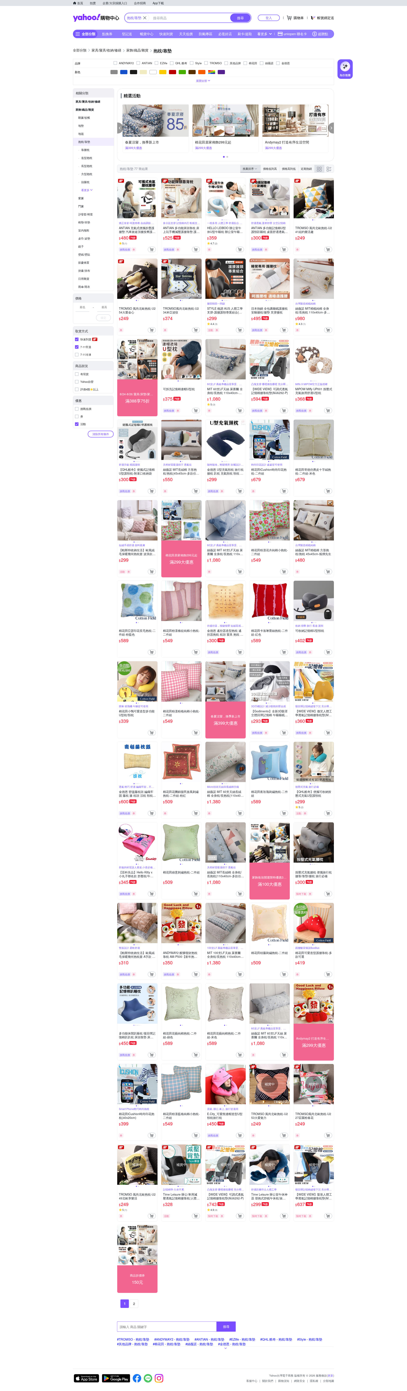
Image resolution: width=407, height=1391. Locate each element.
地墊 (81, 126)
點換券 (107, 33)
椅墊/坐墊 (84, 222)
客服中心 (251, 1381)
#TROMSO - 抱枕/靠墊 (133, 1339)
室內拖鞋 (83, 230)
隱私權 (314, 1381)
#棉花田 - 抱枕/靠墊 (166, 1344)
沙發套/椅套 (85, 214)
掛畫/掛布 (84, 271)
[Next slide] (155, 198)
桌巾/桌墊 (84, 238)
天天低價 (186, 33)
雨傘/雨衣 (84, 287)
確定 (103, 318)
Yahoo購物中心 (96, 18)
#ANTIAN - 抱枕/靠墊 (209, 1339)
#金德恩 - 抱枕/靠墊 (232, 1344)
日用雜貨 (83, 279)
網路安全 (299, 1381)
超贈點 (323, 33)
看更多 (262, 33)
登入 (269, 17)
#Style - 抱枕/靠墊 (309, 1339)
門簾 (81, 206)
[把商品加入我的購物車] (152, 249)
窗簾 (81, 198)
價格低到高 (270, 169)
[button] (120, 128)
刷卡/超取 (245, 33)
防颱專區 (205, 33)
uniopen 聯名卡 (295, 33)
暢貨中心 (146, 33)
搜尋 (226, 1326)
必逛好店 (225, 33)
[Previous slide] (120, 198)
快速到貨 (166, 33)
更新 (330, 1375)
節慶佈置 (83, 262)
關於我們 (267, 1381)
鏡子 (81, 246)
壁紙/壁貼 (84, 254)
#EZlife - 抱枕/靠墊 (242, 1339)
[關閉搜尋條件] (144, 17)
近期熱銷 (306, 169)
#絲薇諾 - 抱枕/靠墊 (199, 1344)
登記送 (127, 33)
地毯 (81, 134)
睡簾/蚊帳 (84, 118)
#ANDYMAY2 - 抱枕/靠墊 (172, 1339)
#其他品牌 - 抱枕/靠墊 (132, 1344)
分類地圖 (328, 1381)
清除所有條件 (100, 434)
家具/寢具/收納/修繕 (88, 101)
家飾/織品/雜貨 (85, 109)
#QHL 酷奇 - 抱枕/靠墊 (276, 1339)
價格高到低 (289, 169)
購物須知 (283, 1381)
